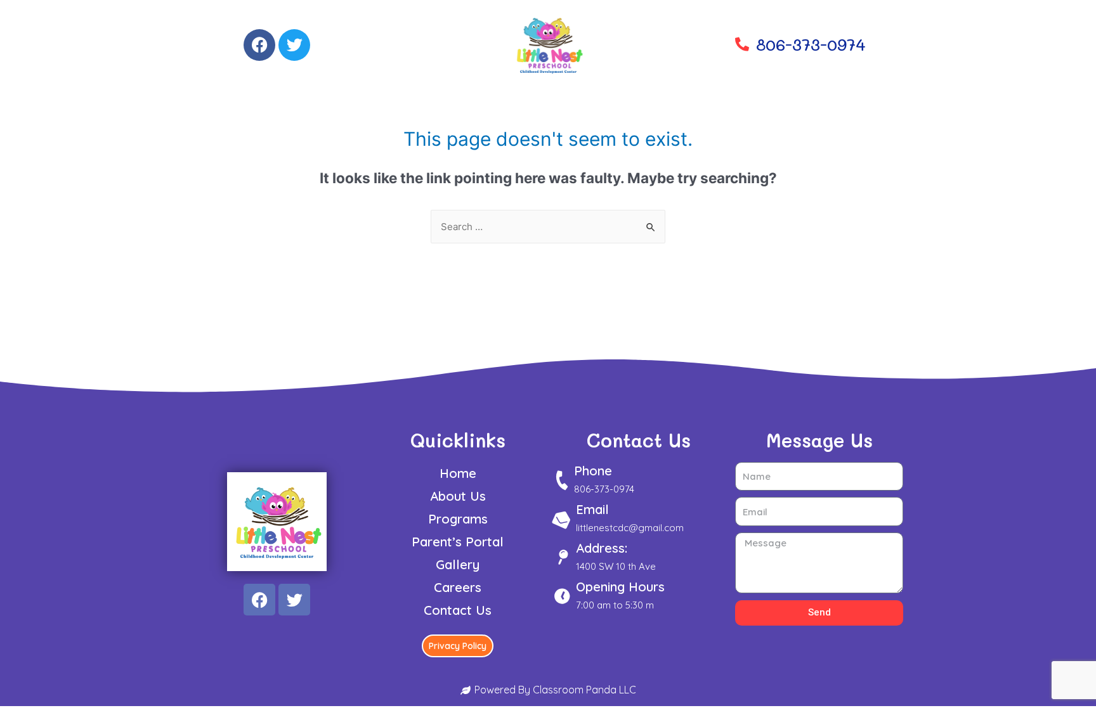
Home (458, 473)
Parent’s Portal (458, 542)
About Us (458, 496)
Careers (457, 587)
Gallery (458, 564)
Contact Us (458, 610)
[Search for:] (548, 227)
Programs (458, 519)
